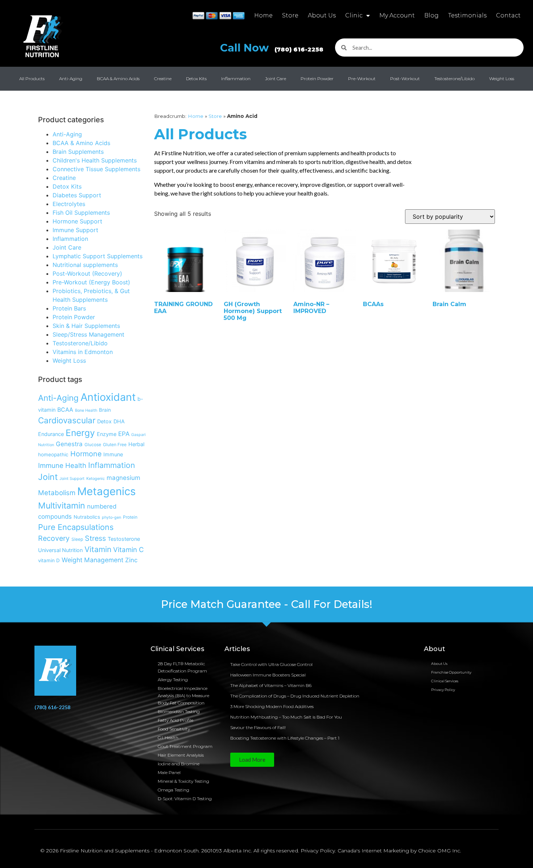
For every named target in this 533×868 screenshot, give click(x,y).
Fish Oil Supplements (81, 212)
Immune (113, 454)
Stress (95, 538)
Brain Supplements (78, 151)
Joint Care (275, 78)
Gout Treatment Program (185, 746)
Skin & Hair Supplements (86, 325)
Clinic (354, 15)
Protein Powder (317, 78)
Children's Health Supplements (95, 160)
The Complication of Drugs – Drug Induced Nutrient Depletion (294, 696)
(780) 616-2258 (52, 707)
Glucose (92, 444)
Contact (508, 15)
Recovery (54, 538)
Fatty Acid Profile (175, 720)
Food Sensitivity (174, 729)
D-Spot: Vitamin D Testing (185, 798)
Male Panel (169, 772)
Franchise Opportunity (451, 672)
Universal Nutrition (60, 550)
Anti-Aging (70, 78)
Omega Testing (173, 790)
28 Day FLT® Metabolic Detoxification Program (182, 667)
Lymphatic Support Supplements (97, 256)
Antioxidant (108, 397)
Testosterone (124, 539)
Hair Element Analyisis (181, 755)
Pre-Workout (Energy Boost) (91, 282)
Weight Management (92, 560)
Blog (431, 15)
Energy (80, 432)
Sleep (77, 539)
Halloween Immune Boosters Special (268, 675)
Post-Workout (405, 78)
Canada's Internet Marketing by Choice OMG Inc (399, 850)
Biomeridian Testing (179, 711)
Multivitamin (61, 506)
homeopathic (53, 454)
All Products (32, 78)
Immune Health (62, 465)
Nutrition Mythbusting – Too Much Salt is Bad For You (286, 717)
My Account (397, 15)
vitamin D (49, 560)
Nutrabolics (87, 517)
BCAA (65, 409)
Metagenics (106, 491)
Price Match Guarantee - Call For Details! (266, 604)
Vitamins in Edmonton (83, 351)
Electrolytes (69, 203)
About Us (322, 15)
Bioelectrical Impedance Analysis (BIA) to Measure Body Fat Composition (183, 695)
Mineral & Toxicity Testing (183, 781)
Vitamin (97, 549)
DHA (119, 421)
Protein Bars (69, 308)
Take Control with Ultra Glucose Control (271, 664)
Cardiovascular (66, 420)
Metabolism (56, 493)
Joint (48, 477)
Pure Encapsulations (75, 527)
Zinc (131, 560)
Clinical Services (444, 681)
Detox (104, 421)
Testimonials (467, 15)
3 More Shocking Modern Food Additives (272, 706)
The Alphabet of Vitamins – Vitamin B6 (270, 685)
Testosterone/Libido (454, 78)
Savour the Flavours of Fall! (258, 727)
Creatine (163, 78)
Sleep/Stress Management (88, 334)
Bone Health (86, 410)
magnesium (123, 477)
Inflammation (236, 78)
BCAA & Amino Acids (118, 78)
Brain (105, 410)
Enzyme (106, 434)
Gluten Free (115, 444)
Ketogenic (95, 478)
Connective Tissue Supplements (96, 169)
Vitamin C (128, 550)
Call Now (271, 47)
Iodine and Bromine (178, 763)
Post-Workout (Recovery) (87, 273)
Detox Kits (196, 78)
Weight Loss (501, 78)
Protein (130, 517)
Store (290, 15)
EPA (123, 433)
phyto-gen (111, 517)
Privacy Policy (443, 690)
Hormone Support (77, 221)
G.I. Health (168, 737)
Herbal (136, 444)
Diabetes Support (77, 195)
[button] (252, 760)
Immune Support (75, 230)
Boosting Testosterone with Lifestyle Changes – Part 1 (284, 738)
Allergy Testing (173, 679)
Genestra (69, 444)
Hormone (86, 453)
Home (263, 15)
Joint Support (71, 478)
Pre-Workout (362, 78)
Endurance (51, 434)
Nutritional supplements (85, 264)
